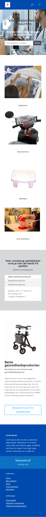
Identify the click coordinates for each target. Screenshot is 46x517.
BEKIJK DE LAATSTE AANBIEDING (23, 410)
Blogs (8, 484)
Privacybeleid (11, 500)
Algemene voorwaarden (15, 503)
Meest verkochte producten (19, 277)
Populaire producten (16, 281)
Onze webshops (12, 487)
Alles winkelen (11, 481)
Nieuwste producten (16, 284)
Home (8, 478)
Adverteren (10, 489)
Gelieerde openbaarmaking (16, 506)
